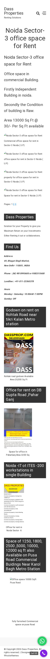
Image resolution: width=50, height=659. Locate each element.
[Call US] (43, 653)
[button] (38, 13)
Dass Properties (13, 11)
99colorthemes (11, 655)
